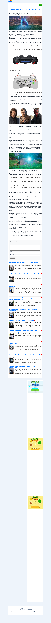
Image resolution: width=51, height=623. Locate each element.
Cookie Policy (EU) (36, 611)
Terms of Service (28, 611)
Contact (16, 611)
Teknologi (18, 1)
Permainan (25, 1)
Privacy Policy (21, 611)
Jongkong (30, 1)
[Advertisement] (35, 400)
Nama (11, 251)
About (12, 611)
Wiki (22, 1)
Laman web (12, 254)
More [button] (41, 1)
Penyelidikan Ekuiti (36, 1)
